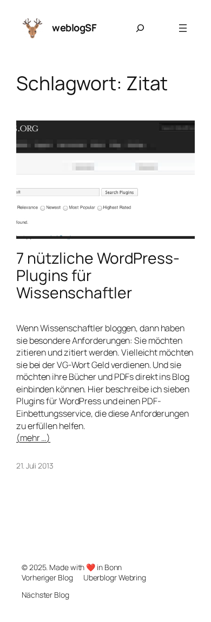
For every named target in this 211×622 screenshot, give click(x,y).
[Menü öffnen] (182, 28)
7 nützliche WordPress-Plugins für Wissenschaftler (98, 275)
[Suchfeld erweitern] (140, 28)
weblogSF (74, 27)
